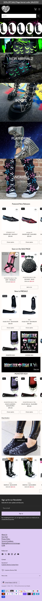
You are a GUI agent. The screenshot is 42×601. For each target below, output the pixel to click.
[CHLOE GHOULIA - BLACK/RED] (29, 388)
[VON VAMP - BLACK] (29, 263)
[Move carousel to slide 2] (25, 36)
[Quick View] (16, 209)
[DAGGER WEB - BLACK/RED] (29, 218)
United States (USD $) (11, 582)
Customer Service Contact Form (10, 564)
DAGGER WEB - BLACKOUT (10, 234)
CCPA (3, 545)
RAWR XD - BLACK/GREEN (29, 485)
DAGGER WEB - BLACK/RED (29, 234)
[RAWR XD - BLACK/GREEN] (29, 469)
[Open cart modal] (35, 9)
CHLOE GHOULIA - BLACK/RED (29, 404)
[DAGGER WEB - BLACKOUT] (10, 218)
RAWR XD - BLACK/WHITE (10, 485)
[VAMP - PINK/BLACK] (10, 264)
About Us (4, 535)
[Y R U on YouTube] (18, 554)
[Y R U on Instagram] (12, 554)
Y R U (12, 586)
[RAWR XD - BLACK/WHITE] (10, 469)
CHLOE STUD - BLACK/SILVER (10, 321)
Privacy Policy (6, 539)
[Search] (38, 16)
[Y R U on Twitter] (5, 554)
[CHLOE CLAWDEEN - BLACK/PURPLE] (10, 388)
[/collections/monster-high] (21, 364)
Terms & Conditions (7, 541)
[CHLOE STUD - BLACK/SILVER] (10, 306)
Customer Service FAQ (11, 570)
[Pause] (32, 36)
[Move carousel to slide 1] (14, 36)
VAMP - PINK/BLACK (10, 280)
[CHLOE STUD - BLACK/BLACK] (29, 306)
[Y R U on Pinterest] (9, 554)
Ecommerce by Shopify (24, 586)
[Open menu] (39, 9)
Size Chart (5, 537)
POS (16, 586)
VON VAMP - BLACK (29, 279)
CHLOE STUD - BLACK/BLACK (29, 321)
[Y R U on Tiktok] (15, 554)
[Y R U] (6, 9)
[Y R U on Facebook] (2, 554)
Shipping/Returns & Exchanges (11, 543)
